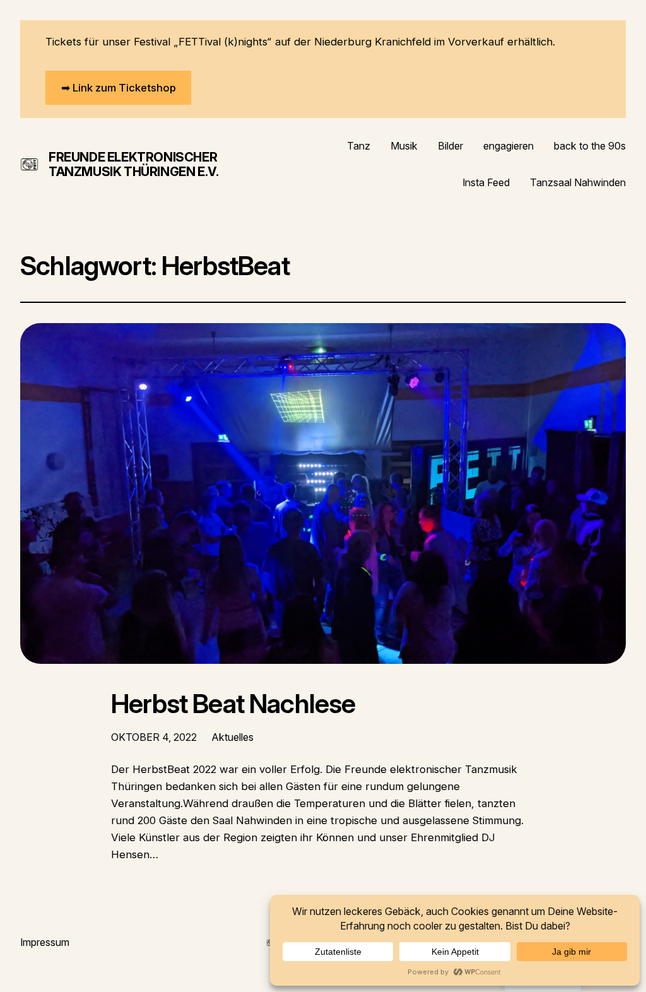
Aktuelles (233, 737)
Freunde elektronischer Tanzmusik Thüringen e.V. (133, 164)
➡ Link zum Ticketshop (118, 87)
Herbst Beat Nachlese (233, 704)
